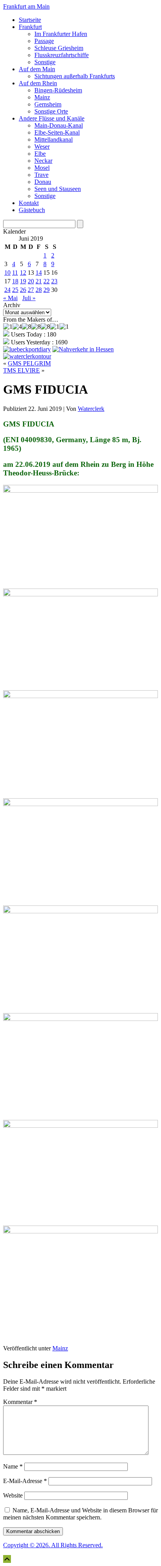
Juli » (29, 298)
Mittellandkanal (53, 139)
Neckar (43, 160)
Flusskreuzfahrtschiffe (61, 55)
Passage (44, 41)
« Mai (10, 298)
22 (46, 281)
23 (54, 281)
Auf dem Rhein (38, 83)
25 (15, 289)
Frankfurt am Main (26, 6)
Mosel (42, 167)
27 (31, 289)
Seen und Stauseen (57, 188)
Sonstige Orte (51, 111)
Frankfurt (30, 26)
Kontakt (29, 203)
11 (15, 272)
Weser (42, 146)
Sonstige (44, 62)
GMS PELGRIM (29, 363)
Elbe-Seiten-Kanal (57, 132)
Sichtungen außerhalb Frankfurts (74, 76)
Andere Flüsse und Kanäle (51, 118)
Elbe (40, 153)
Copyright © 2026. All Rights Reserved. (53, 1545)
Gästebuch (32, 210)
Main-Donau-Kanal (58, 125)
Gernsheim (47, 104)
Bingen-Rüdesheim (58, 90)
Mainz (42, 97)
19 (23, 281)
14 (39, 272)
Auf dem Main (37, 69)
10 (7, 272)
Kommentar (20, 1402)
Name (13, 1466)
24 (7, 289)
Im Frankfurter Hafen (60, 34)
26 (23, 289)
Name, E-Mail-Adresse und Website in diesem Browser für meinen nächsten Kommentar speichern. (80, 1514)
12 (23, 272)
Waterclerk (91, 408)
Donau (42, 181)
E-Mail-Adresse (25, 1481)
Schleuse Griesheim (58, 48)
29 (46, 289)
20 (31, 281)
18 (15, 281)
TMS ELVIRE (21, 370)
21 (39, 281)
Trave (41, 174)
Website (13, 1495)
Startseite (30, 19)
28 (39, 289)
